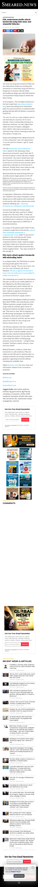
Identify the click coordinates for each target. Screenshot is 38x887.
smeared (15, 401)
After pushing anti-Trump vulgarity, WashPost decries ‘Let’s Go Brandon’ (21, 813)
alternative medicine (21, 389)
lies (16, 399)
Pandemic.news (13, 365)
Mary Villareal (15, 27)
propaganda (7, 401)
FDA (4, 399)
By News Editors (20, 670)
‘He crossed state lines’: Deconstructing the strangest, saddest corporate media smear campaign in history (22, 794)
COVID (23, 394)
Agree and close (19, 876)
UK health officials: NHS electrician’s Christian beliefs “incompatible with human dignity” (21, 718)
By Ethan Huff (19, 713)
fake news (28, 396)
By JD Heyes (19, 698)
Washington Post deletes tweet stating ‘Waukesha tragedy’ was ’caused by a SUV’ (22, 740)
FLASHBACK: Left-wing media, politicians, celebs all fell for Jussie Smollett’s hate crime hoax (22, 666)
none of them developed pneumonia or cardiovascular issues (19, 232)
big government (15, 392)
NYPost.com (7, 378)
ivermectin (10, 399)
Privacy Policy (16, 872)
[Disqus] (19, 530)
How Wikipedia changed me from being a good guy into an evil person (22, 684)
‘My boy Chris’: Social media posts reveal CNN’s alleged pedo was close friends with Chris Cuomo (22, 675)
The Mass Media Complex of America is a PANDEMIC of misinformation (22, 760)
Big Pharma (26, 392)
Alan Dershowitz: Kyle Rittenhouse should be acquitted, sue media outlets (22, 832)
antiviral (6, 392)
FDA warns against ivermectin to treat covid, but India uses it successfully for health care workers (18, 273)
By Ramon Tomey (20, 722)
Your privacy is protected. (11, 425)
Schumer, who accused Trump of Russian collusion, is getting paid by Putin (22, 702)
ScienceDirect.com (9, 385)
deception (14, 396)
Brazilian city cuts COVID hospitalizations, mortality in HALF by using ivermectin (22, 710)
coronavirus (15, 394)
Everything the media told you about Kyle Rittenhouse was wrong (21, 786)
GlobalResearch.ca (9, 381)
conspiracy (6, 394)
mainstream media (25, 399)
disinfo (21, 396)
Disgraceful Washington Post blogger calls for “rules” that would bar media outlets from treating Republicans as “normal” (21, 750)
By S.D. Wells (19, 763)
